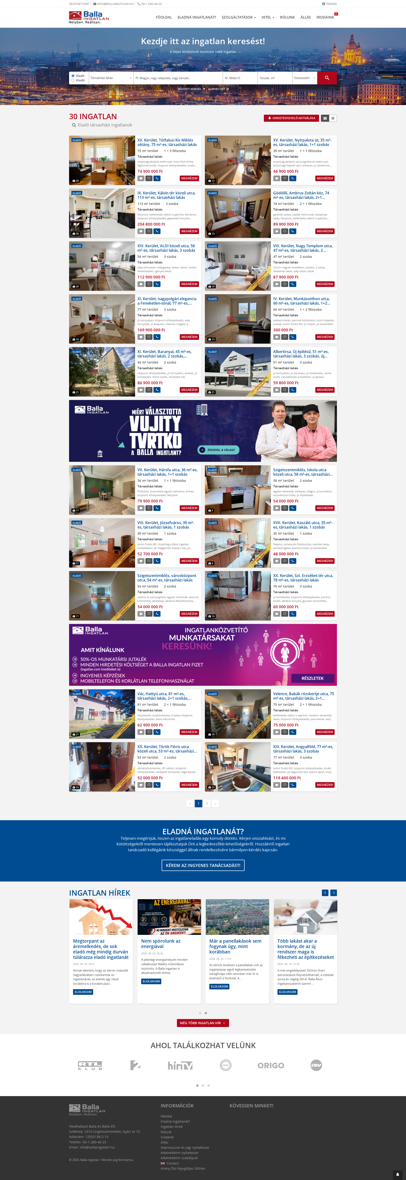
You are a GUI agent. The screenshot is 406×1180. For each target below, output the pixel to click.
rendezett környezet (168, 772)
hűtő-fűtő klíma (183, 161)
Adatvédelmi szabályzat (179, 1158)
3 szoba (175, 715)
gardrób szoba (282, 214)
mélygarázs (163, 267)
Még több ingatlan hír (201, 1023)
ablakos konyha (291, 601)
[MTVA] (226, 1065)
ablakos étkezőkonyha (179, 601)
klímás (190, 491)
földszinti (143, 491)
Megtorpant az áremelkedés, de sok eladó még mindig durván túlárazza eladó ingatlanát (100, 949)
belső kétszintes (165, 719)
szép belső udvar (303, 271)
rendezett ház (177, 377)
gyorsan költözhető (314, 601)
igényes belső (163, 271)
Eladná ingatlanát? (197, 17)
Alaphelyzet (217, 89)
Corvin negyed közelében (288, 267)
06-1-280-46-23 (149, 4)
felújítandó (144, 715)
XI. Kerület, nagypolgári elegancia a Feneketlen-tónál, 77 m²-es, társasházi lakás (166, 303)
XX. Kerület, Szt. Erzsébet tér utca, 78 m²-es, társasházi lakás (303, 578)
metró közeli (159, 377)
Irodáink (326, 16)
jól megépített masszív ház (170, 548)
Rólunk (287, 17)
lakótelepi (158, 601)
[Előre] (333, 893)
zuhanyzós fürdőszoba (297, 544)
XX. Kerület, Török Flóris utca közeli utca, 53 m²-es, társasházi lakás (165, 751)
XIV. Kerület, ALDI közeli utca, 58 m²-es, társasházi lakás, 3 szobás (166, 248)
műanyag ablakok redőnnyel (154, 161)
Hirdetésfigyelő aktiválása (293, 118)
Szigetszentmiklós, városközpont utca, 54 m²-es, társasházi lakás (166, 578)
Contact (172, 1163)
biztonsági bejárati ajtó (287, 165)
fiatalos (277, 544)
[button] (397, 1175)
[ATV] (316, 1065)
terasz (175, 267)
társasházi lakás (282, 271)
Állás (306, 17)
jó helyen (309, 324)
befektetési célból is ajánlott (166, 214)
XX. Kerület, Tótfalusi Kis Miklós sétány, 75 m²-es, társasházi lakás (167, 142)
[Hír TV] (181, 1065)
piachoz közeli (300, 548)
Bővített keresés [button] (190, 89)
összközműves (161, 715)
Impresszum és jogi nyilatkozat (185, 1147)
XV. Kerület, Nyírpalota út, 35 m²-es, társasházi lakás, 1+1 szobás (302, 142)
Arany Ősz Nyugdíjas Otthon (183, 1168)
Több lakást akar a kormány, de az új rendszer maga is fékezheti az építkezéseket (305, 949)
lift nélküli (168, 768)
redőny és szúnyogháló (151, 597)
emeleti (189, 373)
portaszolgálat (281, 548)
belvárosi (190, 214)
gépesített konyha (178, 218)
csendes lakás (320, 544)
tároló (183, 267)
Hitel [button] (267, 17)
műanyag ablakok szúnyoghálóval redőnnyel (300, 161)
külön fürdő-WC (293, 324)
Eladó (80, 76)
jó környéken (145, 320)
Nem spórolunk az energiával (160, 943)
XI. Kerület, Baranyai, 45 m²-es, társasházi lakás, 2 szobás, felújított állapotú (164, 356)
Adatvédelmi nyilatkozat (179, 1152)
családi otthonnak (303, 214)
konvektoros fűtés (284, 495)
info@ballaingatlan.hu (113, 4)
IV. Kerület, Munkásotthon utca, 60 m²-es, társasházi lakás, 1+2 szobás (301, 303)
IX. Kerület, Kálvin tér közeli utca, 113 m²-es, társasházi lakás (166, 195)
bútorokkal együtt (161, 491)
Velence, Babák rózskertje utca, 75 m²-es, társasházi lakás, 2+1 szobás (303, 698)
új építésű (318, 377)
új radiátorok (321, 165)
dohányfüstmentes (148, 768)
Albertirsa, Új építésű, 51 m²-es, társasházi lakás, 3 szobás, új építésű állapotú (301, 356)
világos (310, 491)
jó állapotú (157, 324)
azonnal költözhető (303, 320)
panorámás (317, 719)
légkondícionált (146, 165)
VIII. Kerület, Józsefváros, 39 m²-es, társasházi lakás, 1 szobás (165, 525)
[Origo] (271, 1065)
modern (313, 715)
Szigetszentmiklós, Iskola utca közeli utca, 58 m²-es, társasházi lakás (301, 474)
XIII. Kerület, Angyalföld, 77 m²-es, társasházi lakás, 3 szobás (303, 749)
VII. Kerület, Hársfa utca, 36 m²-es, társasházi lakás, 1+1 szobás (167, 472)
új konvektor (324, 491)
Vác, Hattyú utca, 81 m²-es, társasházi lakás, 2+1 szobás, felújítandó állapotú (162, 698)
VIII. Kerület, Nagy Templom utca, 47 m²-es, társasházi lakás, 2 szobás (303, 250)
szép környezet (146, 267)
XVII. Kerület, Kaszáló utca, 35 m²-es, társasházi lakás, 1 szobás (302, 525)
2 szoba (320, 267)
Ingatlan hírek (99, 893)
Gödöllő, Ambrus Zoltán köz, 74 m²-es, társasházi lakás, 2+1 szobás (301, 197)
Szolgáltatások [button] (238, 17)
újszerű (309, 267)
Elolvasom (82, 992)
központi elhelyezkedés (172, 165)
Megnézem (189, 178)
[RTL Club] (90, 1065)
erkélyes (307, 165)
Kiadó (80, 80)
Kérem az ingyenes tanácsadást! (203, 865)
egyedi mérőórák (283, 491)
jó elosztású (298, 373)
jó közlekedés (325, 324)
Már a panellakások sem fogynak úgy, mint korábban (235, 946)
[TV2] (135, 1065)
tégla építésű (189, 772)
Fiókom (329, 4)
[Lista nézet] (333, 118)
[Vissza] (325, 893)
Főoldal (164, 17)
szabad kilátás (281, 320)
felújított (142, 214)
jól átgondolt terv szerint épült (305, 772)
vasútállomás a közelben (296, 377)
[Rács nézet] (325, 118)
